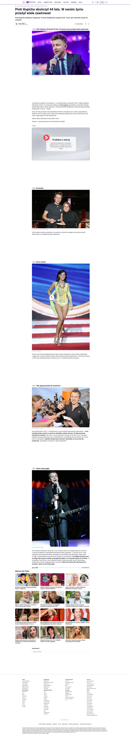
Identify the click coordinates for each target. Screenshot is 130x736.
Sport (23, 693)
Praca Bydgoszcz (90, 706)
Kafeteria (45, 699)
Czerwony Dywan (48, 2)
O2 (65, 700)
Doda (66, 685)
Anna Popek (67, 688)
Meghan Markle (25, 685)
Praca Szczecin (89, 703)
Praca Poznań (89, 700)
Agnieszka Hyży (25, 688)
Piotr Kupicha (64, 105)
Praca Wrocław (89, 699)
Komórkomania (46, 702)
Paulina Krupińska (90, 681)
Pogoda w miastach (69, 698)
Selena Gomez (46, 684)
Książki (45, 693)
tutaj (47, 733)
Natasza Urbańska (90, 685)
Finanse (23, 697)
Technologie (24, 696)
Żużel (45, 710)
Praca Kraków (89, 696)
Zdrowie (23, 702)
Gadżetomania (46, 703)
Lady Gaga (46, 688)
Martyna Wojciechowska (91, 688)
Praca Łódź (89, 697)
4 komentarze (79, 24)
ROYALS (80, 2)
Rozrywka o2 (46, 713)
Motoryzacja (24, 699)
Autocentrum (46, 706)
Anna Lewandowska (26, 681)
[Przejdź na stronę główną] (23, 3)
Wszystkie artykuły (68, 691)
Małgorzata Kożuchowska (48, 682)
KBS (23, 23)
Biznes (23, 694)
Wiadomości (24, 691)
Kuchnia (45, 694)
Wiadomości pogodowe (69, 697)
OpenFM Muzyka (68, 694)
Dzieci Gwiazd (57, 2)
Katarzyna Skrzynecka (69, 682)
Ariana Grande (24, 684)
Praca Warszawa (90, 694)
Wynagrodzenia (46, 712)
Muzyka (39, 2)
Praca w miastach (90, 709)
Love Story (66, 2)
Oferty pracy (89, 693)
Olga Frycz (89, 682)
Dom (45, 691)
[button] (96, 2)
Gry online (24, 706)
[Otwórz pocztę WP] (93, 2)
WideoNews (74, 2)
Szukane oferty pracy (90, 713)
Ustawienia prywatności (85, 724)
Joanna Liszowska (90, 684)
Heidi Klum (67, 684)
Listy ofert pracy (90, 712)
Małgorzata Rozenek (47, 685)
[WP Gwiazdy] (32, 2)
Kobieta (23, 700)
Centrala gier (46, 709)
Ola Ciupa (67, 681)
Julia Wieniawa (25, 682)
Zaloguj (102, 2)
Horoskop (45, 696)
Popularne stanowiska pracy (92, 715)
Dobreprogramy (46, 700)
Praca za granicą (90, 710)
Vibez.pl (66, 695)
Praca (23, 703)
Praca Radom (89, 702)
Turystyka (45, 697)
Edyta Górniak (46, 681)
